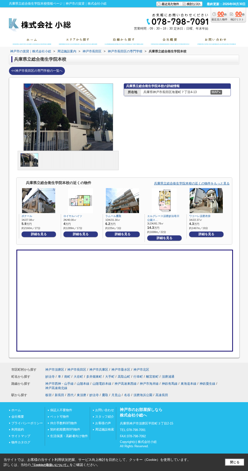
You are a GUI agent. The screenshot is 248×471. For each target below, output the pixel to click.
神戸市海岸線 (149, 383)
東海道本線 (188, 383)
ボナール (27, 216)
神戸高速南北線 (56, 388)
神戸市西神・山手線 (59, 383)
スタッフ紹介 (104, 416)
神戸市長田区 (76, 369)
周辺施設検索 (104, 429)
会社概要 (17, 416)
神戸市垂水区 (120, 369)
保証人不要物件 (61, 410)
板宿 (48, 395)
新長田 (59, 395)
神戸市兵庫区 (98, 369)
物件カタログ (20, 442)
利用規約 (17, 429)
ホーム (16, 410)
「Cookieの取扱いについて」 (50, 465)
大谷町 (78, 376)
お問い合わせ (104, 410)
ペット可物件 (59, 416)
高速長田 (161, 395)
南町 (67, 376)
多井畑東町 (94, 376)
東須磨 (81, 395)
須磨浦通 (168, 376)
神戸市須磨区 (54, 369)
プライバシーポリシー (27, 423)
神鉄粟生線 (207, 383)
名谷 (127, 395)
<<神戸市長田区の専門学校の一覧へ (36, 70)
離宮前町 (152, 376)
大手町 (110, 376)
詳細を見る (39, 234)
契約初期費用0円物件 (65, 429)
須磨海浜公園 (142, 395)
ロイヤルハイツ (72, 216)
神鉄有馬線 (170, 383)
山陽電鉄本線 (102, 383)
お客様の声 (103, 423)
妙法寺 (50, 376)
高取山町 (124, 376)
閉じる (235, 462)
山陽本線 (83, 383)
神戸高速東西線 (126, 383)
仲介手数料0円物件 (63, 423)
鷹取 (105, 395)
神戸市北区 (141, 369)
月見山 (116, 395)
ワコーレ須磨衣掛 (199, 216)
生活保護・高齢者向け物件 (69, 436)
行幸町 (138, 376)
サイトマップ (20, 436)
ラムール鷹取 (113, 216)
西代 (70, 395)
